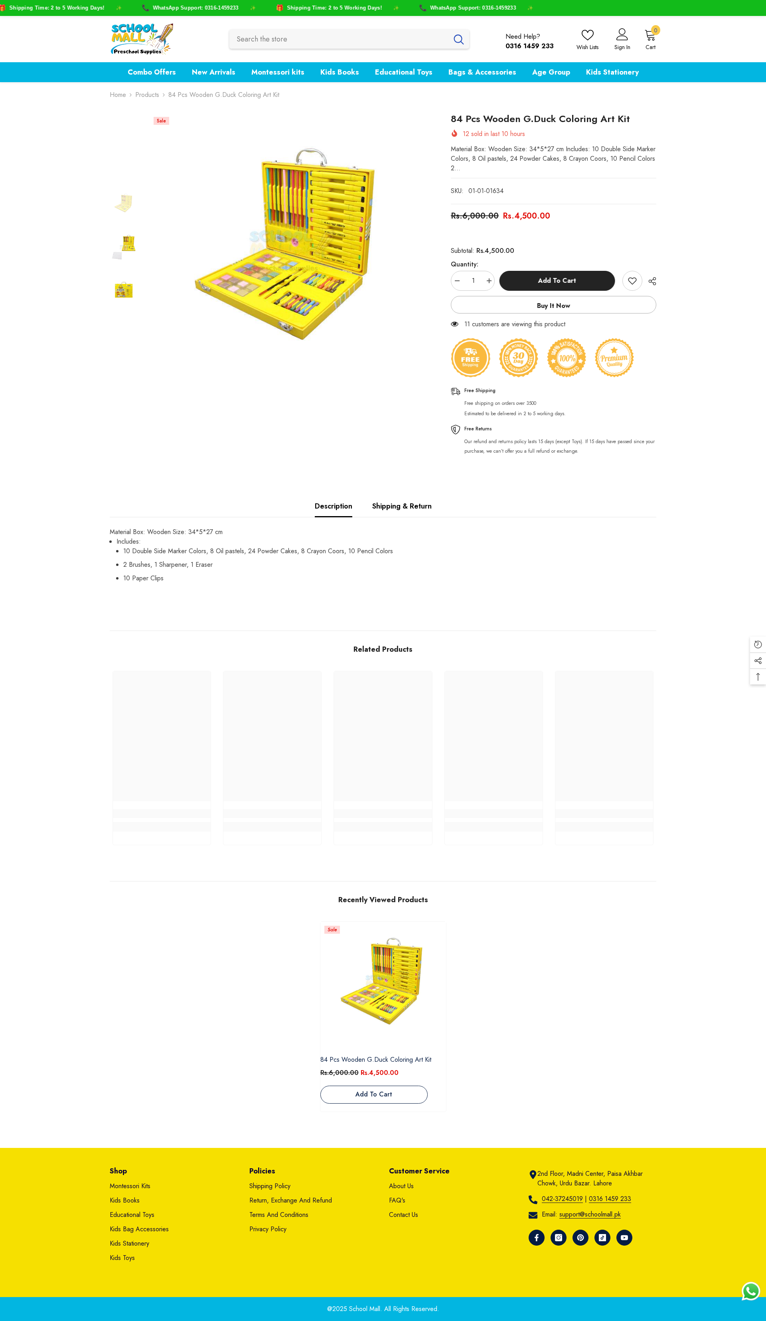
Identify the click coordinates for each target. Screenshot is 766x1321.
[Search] (349, 39)
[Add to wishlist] (632, 281)
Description (333, 506)
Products (147, 94)
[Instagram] (559, 1238)
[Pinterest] (580, 1238)
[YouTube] (624, 1238)
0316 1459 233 (610, 1198)
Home (118, 94)
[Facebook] (537, 1238)
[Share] (649, 281)
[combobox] (338, 39)
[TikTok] (602, 1238)
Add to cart (558, 280)
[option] (288, 251)
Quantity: (464, 264)
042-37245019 (562, 1198)
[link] (162, 813)
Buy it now (553, 305)
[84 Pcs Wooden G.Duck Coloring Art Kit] (383, 984)
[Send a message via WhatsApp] (751, 1291)
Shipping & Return (402, 506)
